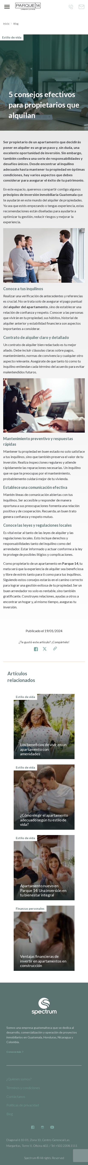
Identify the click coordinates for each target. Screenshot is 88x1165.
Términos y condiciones (23, 1088)
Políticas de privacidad (22, 1105)
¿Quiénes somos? (18, 1079)
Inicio (6, 23)
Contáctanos (15, 1096)
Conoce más (14, 1051)
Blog (15, 23)
